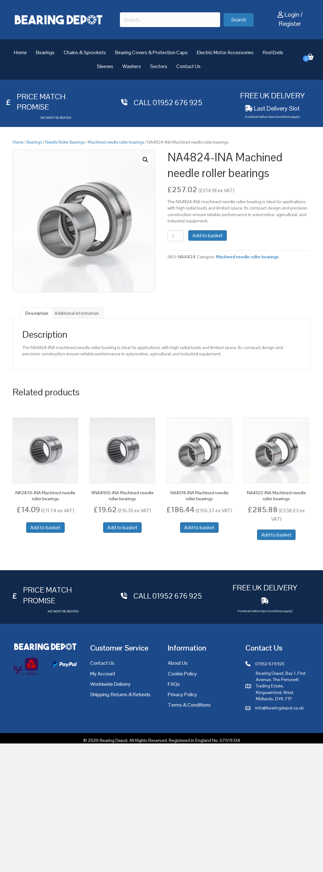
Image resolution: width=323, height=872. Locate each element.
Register (290, 24)
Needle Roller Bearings (65, 142)
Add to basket (207, 235)
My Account (102, 673)
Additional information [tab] (77, 313)
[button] (238, 20)
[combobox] (170, 19)
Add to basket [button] (45, 527)
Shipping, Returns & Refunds (120, 694)
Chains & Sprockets (85, 52)
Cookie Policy (182, 673)
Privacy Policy (182, 694)
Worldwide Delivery (110, 684)
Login (292, 14)
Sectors (158, 66)
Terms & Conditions (189, 705)
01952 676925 (270, 664)
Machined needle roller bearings (116, 142)
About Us (178, 663)
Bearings (45, 52)
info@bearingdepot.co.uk (279, 708)
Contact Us (188, 66)
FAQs (174, 684)
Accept (260, 862)
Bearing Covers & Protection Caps (151, 52)
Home (20, 52)
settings (223, 865)
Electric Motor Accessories (225, 52)
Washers (131, 66)
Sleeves (105, 66)
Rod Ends (273, 52)
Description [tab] (36, 313)
